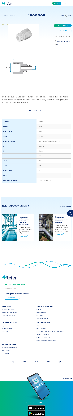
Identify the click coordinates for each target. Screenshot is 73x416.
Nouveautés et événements (46, 340)
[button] (22, 37)
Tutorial (59, 45)
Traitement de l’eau (43, 318)
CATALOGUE (6, 306)
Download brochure (63, 41)
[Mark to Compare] (56, 37)
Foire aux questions (43, 337)
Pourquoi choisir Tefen (9, 348)
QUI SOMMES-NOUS (9, 344)
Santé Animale (41, 313)
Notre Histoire (6, 351)
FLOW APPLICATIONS (9, 322)
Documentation (43, 322)
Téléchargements (42, 334)
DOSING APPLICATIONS (44, 306)
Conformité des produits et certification (50, 332)
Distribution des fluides (9, 313)
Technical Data (35, 110)
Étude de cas (41, 329)
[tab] (35, 110)
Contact (57, 3)
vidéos (38, 326)
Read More (23, 236)
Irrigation (39, 315)
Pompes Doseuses (8, 310)
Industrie (39, 310)
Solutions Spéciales (8, 315)
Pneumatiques (7, 329)
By (67, 378)
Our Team (5, 353)
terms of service (23, 294)
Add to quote (62, 25)
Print (69, 16)
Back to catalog (9, 15)
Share (62, 15)
